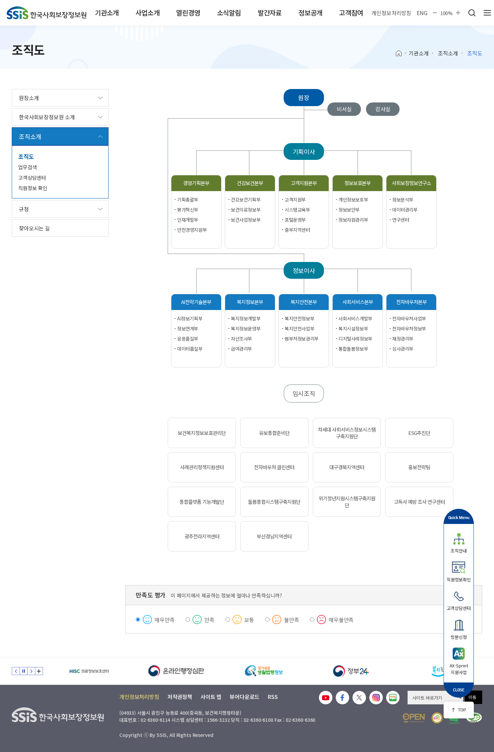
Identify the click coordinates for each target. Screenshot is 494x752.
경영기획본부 (196, 182)
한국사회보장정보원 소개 (47, 117)
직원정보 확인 (32, 187)
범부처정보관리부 (302, 338)
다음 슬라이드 (31, 671)
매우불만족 (341, 620)
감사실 (382, 109)
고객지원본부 (304, 182)
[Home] (401, 53)
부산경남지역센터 (274, 536)
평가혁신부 (187, 209)
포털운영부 (295, 219)
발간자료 (270, 12)
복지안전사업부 (299, 328)
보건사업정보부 (245, 219)
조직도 (26, 156)
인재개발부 (187, 219)
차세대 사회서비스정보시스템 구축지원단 (347, 433)
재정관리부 (402, 338)
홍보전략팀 (419, 467)
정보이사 (304, 270)
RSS (272, 697)
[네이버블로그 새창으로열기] (393, 697)
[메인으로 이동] (46, 12)
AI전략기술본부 (196, 301)
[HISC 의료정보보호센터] (89, 671)
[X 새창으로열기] (359, 697)
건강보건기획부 (245, 199)
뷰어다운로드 (244, 697)
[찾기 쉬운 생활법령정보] (263, 671)
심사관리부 (402, 348)
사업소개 (147, 12)
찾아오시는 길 (34, 228)
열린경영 (188, 12)
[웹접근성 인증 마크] (474, 717)
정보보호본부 (357, 182)
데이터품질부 (189, 348)
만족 (209, 620)
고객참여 (351, 12)
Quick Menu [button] (458, 517)
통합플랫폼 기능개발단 (201, 501)
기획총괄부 (187, 199)
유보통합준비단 (274, 433)
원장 (304, 97)
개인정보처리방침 (391, 12)
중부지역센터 (297, 229)
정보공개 (310, 12)
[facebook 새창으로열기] (342, 697)
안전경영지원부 (192, 229)
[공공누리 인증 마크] (414, 717)
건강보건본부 (250, 182)
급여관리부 (241, 348)
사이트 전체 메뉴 (487, 12)
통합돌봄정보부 (353, 348)
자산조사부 (241, 338)
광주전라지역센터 (201, 536)
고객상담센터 (32, 177)
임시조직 (304, 393)
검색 (472, 12)
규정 (24, 209)
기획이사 (304, 151)
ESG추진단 (419, 433)
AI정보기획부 (189, 318)
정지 (23, 671)
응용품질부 (187, 338)
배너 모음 (39, 671)
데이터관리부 (404, 209)
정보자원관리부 (353, 219)
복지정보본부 (250, 301)
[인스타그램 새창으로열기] (376, 697)
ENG (422, 12)
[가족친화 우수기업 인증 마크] (437, 717)
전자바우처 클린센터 (274, 467)
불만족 (291, 620)
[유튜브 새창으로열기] (325, 697)
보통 (249, 620)
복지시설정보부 (353, 328)
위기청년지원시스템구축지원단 (347, 501)
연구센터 (400, 219)
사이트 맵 (210, 697)
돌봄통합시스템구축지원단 (274, 501)
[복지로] (438, 671)
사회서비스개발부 (355, 318)
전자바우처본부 (411, 301)
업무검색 (27, 167)
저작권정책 (179, 697)
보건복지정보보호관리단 (202, 433)
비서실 (344, 109)
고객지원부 (295, 199)
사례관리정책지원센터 (202, 467)
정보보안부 (349, 209)
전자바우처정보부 (409, 328)
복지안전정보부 (299, 318)
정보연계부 (187, 328)
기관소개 (107, 12)
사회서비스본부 (357, 301)
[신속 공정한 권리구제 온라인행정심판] (176, 671)
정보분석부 (402, 199)
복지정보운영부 (245, 328)
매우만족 (164, 620)
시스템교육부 (297, 209)
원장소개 (29, 98)
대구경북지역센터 (346, 467)
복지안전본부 (304, 301)
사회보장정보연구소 (411, 182)
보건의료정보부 (245, 209)
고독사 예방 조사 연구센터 (419, 501)
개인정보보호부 (353, 199)
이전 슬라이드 (16, 671)
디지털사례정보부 (355, 338)
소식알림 (229, 12)
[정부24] (351, 671)
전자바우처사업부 (409, 318)
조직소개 (448, 53)
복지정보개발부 (245, 318)
